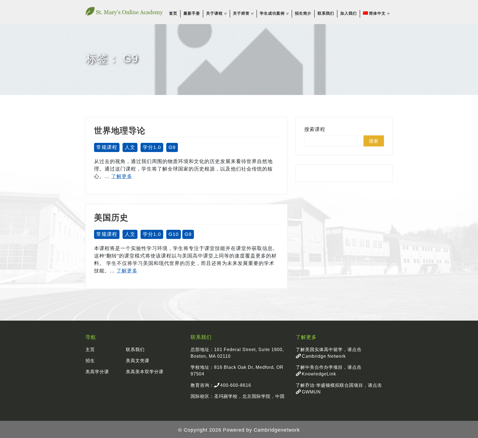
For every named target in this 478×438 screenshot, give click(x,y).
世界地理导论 (120, 130)
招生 (90, 360)
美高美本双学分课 (144, 371)
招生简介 (303, 13)
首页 (173, 13)
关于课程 (214, 13)
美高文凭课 (137, 360)
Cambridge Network (323, 356)
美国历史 (111, 217)
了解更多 (121, 176)
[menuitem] (376, 13)
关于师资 (241, 13)
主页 (90, 349)
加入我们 (348, 13)
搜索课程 (314, 129)
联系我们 (326, 13)
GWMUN (310, 391)
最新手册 (191, 13)
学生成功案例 (272, 13)
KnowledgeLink (318, 373)
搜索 (373, 140)
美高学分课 (97, 371)
